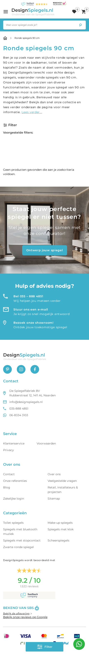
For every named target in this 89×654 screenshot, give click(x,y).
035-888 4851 (18, 408)
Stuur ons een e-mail (30, 309)
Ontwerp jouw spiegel (44, 250)
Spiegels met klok (60, 529)
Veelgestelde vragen (62, 481)
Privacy (8, 450)
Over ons (54, 474)
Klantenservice (13, 443)
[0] (74, 12)
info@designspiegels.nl (26, 402)
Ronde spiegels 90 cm (27, 38)
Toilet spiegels (13, 523)
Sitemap (54, 498)
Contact (9, 474)
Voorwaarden (46, 443)
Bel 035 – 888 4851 (28, 296)
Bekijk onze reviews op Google (25, 617)
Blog (6, 487)
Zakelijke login (13, 498)
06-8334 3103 (18, 415)
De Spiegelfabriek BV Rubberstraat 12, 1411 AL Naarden (32, 393)
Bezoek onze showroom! (33, 323)
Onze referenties (15, 481)
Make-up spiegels (60, 523)
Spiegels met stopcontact (22, 540)
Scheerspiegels (58, 540)
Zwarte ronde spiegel (18, 547)
